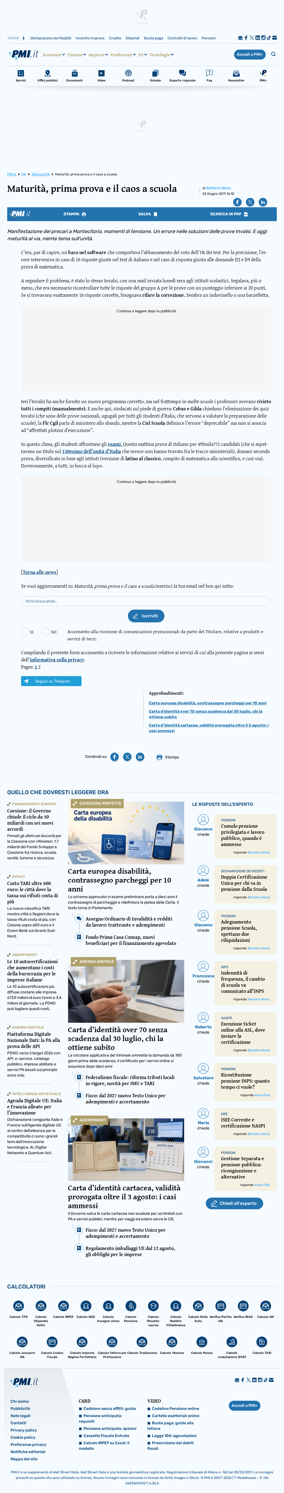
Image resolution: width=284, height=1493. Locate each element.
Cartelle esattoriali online (175, 1415)
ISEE (224, 1114)
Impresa (96, 54)
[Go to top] (241, 1474)
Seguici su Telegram (52, 681)
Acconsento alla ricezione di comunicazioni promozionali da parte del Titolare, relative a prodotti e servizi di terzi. (165, 635)
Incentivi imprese (90, 38)
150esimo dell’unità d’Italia (91, 451)
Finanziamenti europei (34, 804)
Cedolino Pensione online (175, 1408)
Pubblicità (20, 1408)
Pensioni (209, 38)
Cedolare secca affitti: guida (109, 1408)
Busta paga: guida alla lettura (170, 1426)
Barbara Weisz (218, 188)
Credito (115, 38)
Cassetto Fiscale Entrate (106, 1435)
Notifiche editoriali (28, 1451)
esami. (115, 444)
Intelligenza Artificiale (36, 1094)
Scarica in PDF (226, 214)
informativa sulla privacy (57, 659)
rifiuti (18, 877)
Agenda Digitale (97, 961)
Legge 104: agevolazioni (174, 1435)
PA (140, 54)
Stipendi (133, 38)
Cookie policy (23, 1437)
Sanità (226, 1018)
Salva (145, 214)
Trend (13, 38)
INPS (224, 967)
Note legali (21, 1415)
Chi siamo (20, 1401)
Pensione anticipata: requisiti (100, 1418)
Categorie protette (100, 803)
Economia (52, 54)
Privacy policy (24, 1430)
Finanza (74, 54)
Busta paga (153, 38)
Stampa (72, 214)
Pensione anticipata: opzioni (109, 1428)
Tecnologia (159, 54)
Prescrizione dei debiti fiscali (170, 1446)
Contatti (18, 1423)
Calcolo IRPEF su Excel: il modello (104, 1446)
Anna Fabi (262, 1095)
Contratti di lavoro (182, 38)
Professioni (121, 54)
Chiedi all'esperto (238, 1203)
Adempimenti (93, 1120)
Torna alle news (39, 572)
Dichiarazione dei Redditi (50, 38)
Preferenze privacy (28, 1444)
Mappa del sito (24, 1459)
